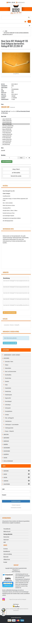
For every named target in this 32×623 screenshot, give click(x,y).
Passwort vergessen (16, 505)
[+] (29, 157)
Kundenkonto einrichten (16, 507)
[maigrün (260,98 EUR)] (16, 141)
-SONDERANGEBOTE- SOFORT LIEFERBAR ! (12, 355)
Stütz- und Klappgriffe (9, 418)
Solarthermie (16, 484)
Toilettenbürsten (8, 421)
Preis (2, 104)
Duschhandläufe (8, 375)
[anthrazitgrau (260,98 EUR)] (16, 126)
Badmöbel (6, 444)
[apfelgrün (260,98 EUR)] (16, 131)
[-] (26, 157)
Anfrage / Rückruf (16, 169)
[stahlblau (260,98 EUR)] (16, 121)
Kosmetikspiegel (8, 401)
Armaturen (6, 434)
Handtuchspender (8, 394)
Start (6, 31)
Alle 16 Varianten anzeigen (9, 312)
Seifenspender (8, 408)
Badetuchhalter (8, 368)
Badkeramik (6, 441)
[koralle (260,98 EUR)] (16, 137)
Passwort (4, 495)
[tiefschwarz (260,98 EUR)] (16, 127)
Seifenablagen (8, 404)
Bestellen (3, 155)
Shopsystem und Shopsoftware (10, 608)
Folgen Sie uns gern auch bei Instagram (17, 599)
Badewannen (6, 438)
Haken (6, 384)
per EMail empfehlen (16, 172)
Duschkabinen (7, 447)
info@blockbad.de (21, 2)
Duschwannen (7, 451)
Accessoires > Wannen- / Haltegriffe (11, 325)
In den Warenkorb (6, 161)
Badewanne (16, 471)
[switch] (3, 614)
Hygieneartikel (8, 398)
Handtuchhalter (8, 388)
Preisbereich (12, 107)
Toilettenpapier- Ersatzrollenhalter (12, 424)
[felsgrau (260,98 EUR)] (16, 129)
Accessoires (6, 358)
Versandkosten (13, 111)
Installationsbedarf (8, 461)
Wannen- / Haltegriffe (9, 431)
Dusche (16, 474)
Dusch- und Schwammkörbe (10, 371)
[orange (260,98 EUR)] (16, 132)
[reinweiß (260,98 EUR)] (16, 122)
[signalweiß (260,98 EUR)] (16, 134)
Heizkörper (6, 454)
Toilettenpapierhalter (9, 428)
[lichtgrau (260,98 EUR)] (16, 124)
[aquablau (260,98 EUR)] (16, 139)
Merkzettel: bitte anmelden (16, 176)
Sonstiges (7, 414)
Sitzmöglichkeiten (8, 411)
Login (3, 489)
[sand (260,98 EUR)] (16, 144)
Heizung (5, 457)
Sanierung (16, 481)
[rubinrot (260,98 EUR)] (16, 119)
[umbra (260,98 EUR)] (16, 143)
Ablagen (6, 365)
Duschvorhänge (8, 378)
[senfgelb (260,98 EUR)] (16, 136)
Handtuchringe (8, 391)
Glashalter (7, 381)
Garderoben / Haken (9, 361)
